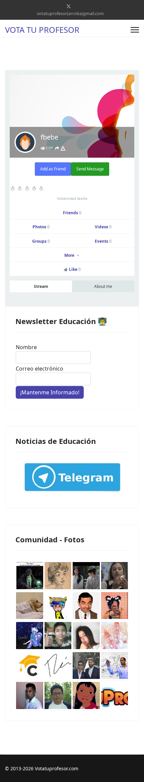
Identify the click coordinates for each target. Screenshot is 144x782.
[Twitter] (68, 6)
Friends (72, 213)
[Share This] (57, 148)
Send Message (90, 169)
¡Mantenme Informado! (49, 392)
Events (103, 241)
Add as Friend (53, 169)
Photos (41, 227)
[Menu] (135, 30)
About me (103, 286)
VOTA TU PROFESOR (42, 30)
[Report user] (63, 148)
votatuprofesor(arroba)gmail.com (70, 13)
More (69, 255)
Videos (103, 227)
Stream (41, 286)
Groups (41, 241)
